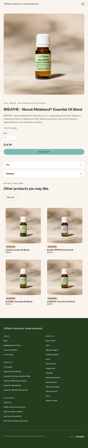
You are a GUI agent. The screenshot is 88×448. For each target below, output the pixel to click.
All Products (8, 367)
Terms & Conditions (10, 350)
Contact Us (7, 402)
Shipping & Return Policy (12, 345)
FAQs (5, 341)
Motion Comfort (51, 382)
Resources (9, 398)
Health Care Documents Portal (14, 407)
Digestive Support (52, 350)
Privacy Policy (8, 354)
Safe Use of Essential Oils (12, 416)
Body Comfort (51, 341)
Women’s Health (51, 401)
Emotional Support (52, 354)
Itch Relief (49, 373)
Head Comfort (51, 364)
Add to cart (44, 151)
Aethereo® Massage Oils (12, 385)
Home (6, 103)
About (7, 336)
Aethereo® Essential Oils (12, 372)
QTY (5, 133)
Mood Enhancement (53, 378)
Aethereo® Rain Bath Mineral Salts (16, 390)
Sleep (48, 396)
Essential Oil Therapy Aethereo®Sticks (17, 376)
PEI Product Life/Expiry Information (16, 421)
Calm (48, 345)
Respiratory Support (53, 387)
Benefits (50, 336)
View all (10, 197)
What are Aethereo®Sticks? (13, 412)
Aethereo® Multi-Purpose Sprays (15, 381)
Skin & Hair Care (51, 391)
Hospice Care (50, 368)
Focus (48, 359)
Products (8, 362)
